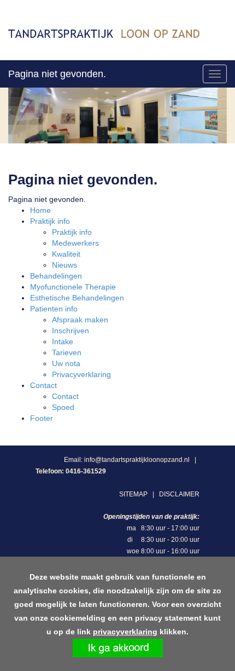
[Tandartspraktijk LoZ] (103, 32)
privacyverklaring (125, 631)
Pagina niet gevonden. (57, 73)
